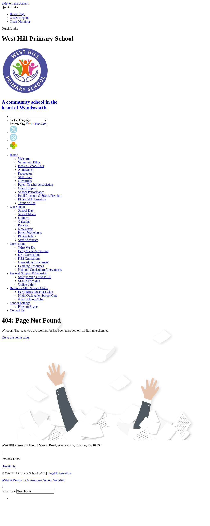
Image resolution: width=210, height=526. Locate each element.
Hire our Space (28, 306)
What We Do (26, 247)
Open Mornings (20, 21)
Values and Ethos (29, 162)
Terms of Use (26, 203)
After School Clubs (30, 299)
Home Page (17, 14)
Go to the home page (15, 337)
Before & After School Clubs (29, 288)
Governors (25, 181)
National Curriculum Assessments (40, 269)
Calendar (24, 221)
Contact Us (17, 310)
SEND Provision (29, 280)
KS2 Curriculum (29, 258)
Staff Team (25, 177)
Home (14, 155)
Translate (40, 124)
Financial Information (32, 199)
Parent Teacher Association (35, 184)
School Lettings (20, 303)
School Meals (27, 214)
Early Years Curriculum (33, 251)
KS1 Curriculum (29, 255)
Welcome (24, 158)
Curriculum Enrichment (33, 262)
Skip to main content (15, 3)
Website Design (12, 480)
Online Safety (27, 284)
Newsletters (25, 229)
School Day (25, 210)
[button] (19, 28)
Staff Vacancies (28, 240)
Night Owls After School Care (37, 295)
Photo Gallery (27, 236)
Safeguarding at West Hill (34, 277)
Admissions (25, 169)
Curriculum (17, 243)
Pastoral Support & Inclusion (28, 273)
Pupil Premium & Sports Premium (40, 195)
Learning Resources (31, 266)
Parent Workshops (30, 232)
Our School (17, 206)
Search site (9, 491)
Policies (23, 225)
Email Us (9, 466)
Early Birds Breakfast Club (35, 292)
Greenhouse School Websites (46, 480)
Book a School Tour (31, 166)
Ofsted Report (19, 18)
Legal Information (59, 473)
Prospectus (25, 173)
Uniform (23, 218)
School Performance (31, 192)
